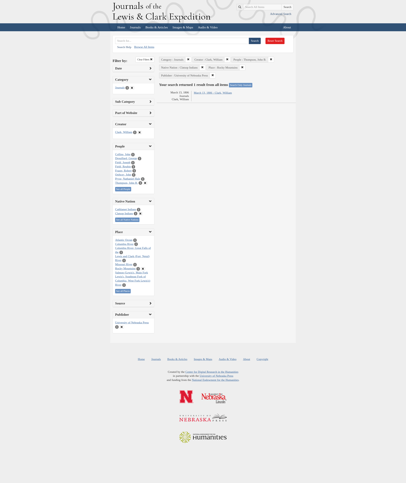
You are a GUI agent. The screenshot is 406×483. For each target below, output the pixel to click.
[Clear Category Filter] (132, 87)
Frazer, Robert (123, 170)
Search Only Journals (240, 85)
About (287, 27)
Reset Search (275, 40)
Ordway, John (123, 174)
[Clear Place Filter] (143, 268)
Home (121, 27)
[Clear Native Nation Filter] (140, 213)
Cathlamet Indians (125, 209)
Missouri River (123, 264)
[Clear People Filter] (145, 183)
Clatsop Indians (124, 213)
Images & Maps (183, 27)
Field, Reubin (123, 166)
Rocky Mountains (125, 268)
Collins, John (122, 154)
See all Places (123, 291)
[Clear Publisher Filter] (121, 327)
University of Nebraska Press (132, 322)
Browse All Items (144, 47)
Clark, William (123, 132)
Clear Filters (143, 59)
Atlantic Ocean (123, 240)
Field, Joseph (122, 162)
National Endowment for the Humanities (215, 380)
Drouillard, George (126, 158)
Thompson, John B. (126, 182)
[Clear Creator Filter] (139, 132)
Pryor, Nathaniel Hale (127, 178)
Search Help (124, 47)
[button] (188, 59)
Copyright (262, 359)
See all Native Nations (127, 219)
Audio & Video (208, 27)
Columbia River (124, 244)
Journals (135, 27)
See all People (123, 189)
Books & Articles (156, 27)
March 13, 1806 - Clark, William (213, 92)
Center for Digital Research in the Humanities (211, 371)
